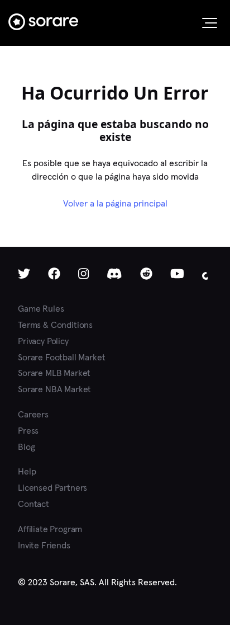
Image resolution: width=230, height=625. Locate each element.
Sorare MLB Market (54, 372)
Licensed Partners (52, 487)
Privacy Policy (43, 341)
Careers (33, 414)
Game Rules (41, 308)
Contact (33, 503)
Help (27, 471)
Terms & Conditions (55, 324)
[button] (210, 22)
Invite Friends (44, 545)
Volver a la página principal (115, 203)
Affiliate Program (50, 529)
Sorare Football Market (61, 357)
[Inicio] (43, 21)
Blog (26, 446)
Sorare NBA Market (54, 389)
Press (28, 430)
